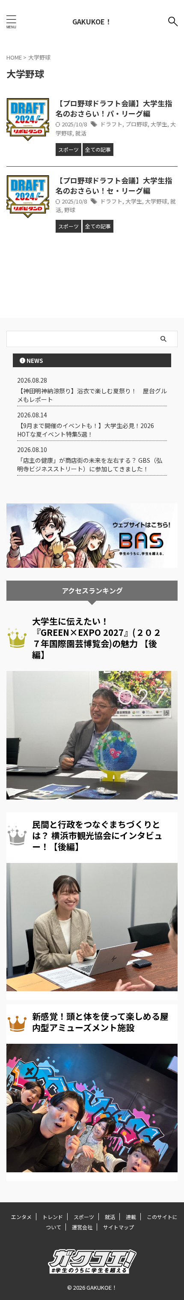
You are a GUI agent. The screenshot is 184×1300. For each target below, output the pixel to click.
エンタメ (21, 1216)
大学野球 (156, 201)
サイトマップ (118, 1227)
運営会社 (82, 1227)
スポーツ (84, 1216)
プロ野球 (136, 124)
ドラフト (111, 124)
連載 (131, 1216)
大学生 (159, 124)
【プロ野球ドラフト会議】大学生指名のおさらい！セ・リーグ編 (114, 185)
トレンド (52, 1216)
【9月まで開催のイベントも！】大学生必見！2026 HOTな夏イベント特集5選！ (85, 429)
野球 (69, 210)
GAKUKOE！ (92, 21)
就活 (80, 133)
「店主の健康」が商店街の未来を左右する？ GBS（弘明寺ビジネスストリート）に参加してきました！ (89, 464)
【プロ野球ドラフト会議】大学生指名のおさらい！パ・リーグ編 (114, 108)
